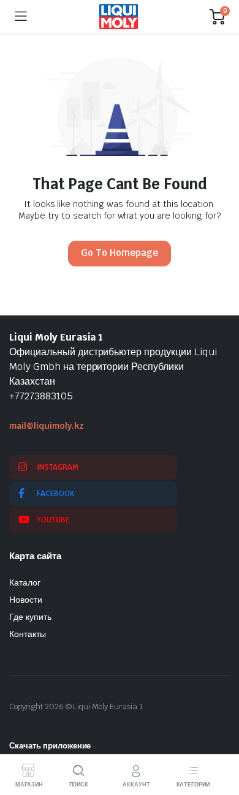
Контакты (27, 633)
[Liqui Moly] (118, 16)
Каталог (24, 582)
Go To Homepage (119, 252)
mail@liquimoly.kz (46, 425)
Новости (25, 599)
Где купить (30, 616)
